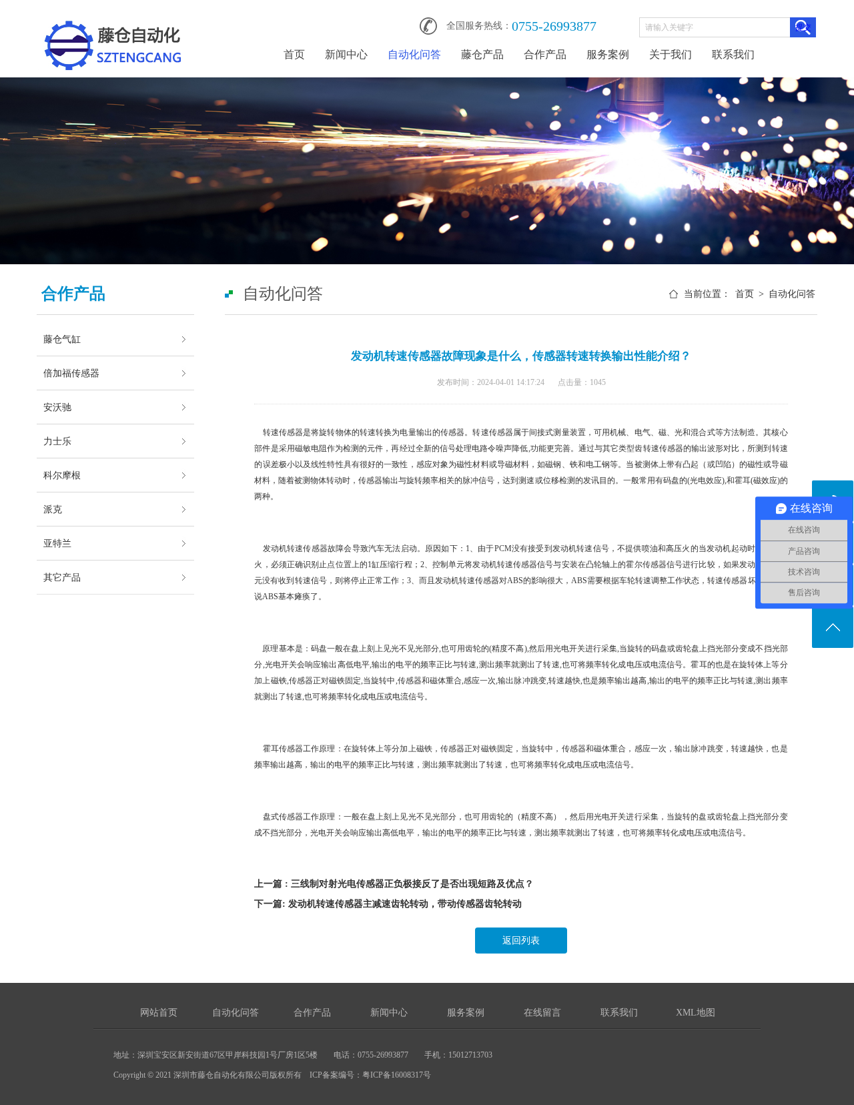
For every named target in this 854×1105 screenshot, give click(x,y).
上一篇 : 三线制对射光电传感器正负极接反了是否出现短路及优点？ (394, 884)
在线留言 (542, 1013)
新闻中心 (346, 54)
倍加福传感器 (71, 373)
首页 (294, 54)
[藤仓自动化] (113, 21)
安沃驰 (57, 407)
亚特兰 (57, 543)
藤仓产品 (482, 54)
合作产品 (545, 54)
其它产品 (62, 577)
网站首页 (158, 1013)
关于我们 (670, 54)
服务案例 (607, 54)
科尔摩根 (62, 475)
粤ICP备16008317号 (396, 1075)
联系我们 (733, 54)
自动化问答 (414, 54)
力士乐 (57, 441)
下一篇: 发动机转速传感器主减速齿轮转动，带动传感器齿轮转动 (388, 904)
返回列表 (521, 941)
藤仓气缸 (62, 339)
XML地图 (695, 1013)
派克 (52, 509)
